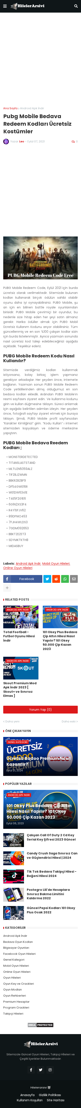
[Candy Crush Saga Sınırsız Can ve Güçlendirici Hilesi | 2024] (13, 858)
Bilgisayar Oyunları (16, 948)
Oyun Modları (12, 989)
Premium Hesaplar (16, 1002)
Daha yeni (12, 721)
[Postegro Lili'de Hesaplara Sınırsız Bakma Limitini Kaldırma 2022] (13, 895)
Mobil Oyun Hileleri (56, 563)
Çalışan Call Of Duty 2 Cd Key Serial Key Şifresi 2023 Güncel (51, 837)
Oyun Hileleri (12, 978)
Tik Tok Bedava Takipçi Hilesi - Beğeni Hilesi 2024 (51, 874)
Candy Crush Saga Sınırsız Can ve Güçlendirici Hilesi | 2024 (52, 855)
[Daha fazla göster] (7, 588)
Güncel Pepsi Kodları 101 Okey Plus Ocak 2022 (51, 910)
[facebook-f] (31, 1070)
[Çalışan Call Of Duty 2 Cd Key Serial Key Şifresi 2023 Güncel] (13, 840)
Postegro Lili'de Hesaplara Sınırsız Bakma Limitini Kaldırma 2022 (48, 894)
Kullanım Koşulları (30, 1100)
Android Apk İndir (32, 108)
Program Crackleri (16, 1007)
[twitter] (40, 1070)
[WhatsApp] (65, 579)
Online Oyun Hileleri (17, 568)
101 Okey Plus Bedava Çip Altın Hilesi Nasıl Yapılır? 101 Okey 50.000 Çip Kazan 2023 (60, 640)
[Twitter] (47, 579)
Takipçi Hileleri (13, 1014)
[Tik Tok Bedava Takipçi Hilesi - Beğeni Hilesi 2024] (13, 876)
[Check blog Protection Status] (40, 1026)
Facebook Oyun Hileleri (19, 954)
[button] (5, 6)
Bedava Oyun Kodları (18, 942)
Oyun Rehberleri (14, 996)
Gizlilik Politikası (50, 1095)
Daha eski (69, 721)
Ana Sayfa (10, 108)
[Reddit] (56, 579)
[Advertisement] (40, 59)
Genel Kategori (13, 960)
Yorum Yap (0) (40, 709)
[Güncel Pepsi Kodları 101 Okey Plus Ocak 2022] (13, 913)
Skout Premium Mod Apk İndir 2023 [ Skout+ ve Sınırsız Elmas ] (20, 689)
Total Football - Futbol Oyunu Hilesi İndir (19, 636)
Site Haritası (55, 1100)
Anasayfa (27, 1095)
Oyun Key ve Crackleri (18, 984)
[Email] (74, 579)
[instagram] (50, 1070)
